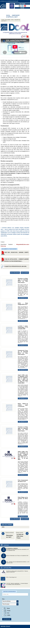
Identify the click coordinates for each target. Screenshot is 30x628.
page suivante (24, 272)
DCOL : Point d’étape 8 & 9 (11, 577)
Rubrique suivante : (19, 535)
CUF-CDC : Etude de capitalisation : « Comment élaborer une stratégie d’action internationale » (17, 584)
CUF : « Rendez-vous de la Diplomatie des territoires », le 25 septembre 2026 (16, 561)
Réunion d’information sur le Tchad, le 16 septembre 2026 (15, 555)
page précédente (14, 272)
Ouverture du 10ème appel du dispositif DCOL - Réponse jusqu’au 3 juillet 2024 (17, 572)
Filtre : (3, 599)
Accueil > (3, 19)
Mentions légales (5, 626)
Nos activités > (8, 19)
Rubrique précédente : (10, 535)
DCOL (2, 527)
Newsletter (22, 7)
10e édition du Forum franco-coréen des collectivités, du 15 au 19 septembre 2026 (16, 549)
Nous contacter (22, 3)
